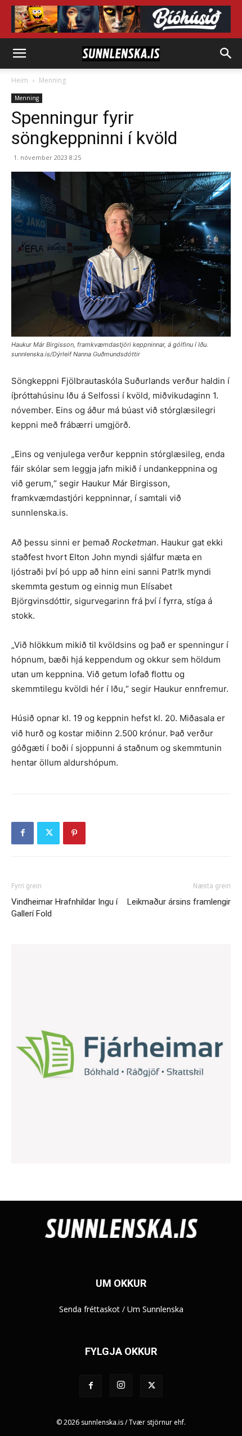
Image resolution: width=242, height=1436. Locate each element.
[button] (19, 53)
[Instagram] (121, 1385)
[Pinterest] (74, 833)
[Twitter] (48, 833)
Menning (52, 80)
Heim (19, 80)
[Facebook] (22, 833)
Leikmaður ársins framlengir (179, 902)
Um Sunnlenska (155, 1309)
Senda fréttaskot (89, 1309)
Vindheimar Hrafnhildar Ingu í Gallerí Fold (64, 908)
